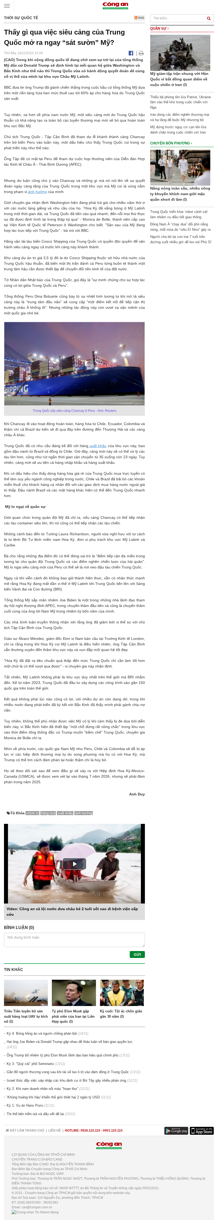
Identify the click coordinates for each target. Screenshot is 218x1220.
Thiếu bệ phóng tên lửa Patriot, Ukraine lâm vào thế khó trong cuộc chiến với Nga (180, 102)
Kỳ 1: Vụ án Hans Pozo (25, 1105)
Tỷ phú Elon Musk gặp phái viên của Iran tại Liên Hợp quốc (73, 1016)
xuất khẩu (97, 446)
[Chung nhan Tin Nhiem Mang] (35, 1212)
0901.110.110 (113, 1130)
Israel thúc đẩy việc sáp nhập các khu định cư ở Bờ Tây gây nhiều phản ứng (66, 1080)
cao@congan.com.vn (37, 1207)
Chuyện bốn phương (170, 143)
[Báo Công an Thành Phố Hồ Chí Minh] (115, 5)
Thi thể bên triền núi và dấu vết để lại (35, 1114)
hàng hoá (48, 813)
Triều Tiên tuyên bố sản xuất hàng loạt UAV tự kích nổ (26, 1016)
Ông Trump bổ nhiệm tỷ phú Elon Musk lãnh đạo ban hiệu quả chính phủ (62, 1055)
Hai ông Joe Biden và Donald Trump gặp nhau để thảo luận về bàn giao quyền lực (70, 1042)
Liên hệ (54, 1130)
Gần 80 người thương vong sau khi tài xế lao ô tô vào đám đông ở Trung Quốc (68, 1072)
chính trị (32, 813)
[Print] (141, 53)
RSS (140, 17)
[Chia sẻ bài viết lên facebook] (131, 53)
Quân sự (158, 29)
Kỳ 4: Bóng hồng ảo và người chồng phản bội (42, 1033)
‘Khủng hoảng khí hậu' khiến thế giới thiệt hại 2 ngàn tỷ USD (53, 1097)
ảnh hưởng (37, 192)
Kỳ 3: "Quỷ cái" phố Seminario (30, 1064)
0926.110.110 (90, 1130)
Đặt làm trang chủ (26, 1130)
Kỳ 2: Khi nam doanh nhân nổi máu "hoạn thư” (42, 1089)
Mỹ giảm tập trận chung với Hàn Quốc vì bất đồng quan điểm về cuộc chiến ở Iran (179, 79)
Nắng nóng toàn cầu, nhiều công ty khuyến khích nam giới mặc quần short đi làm (180, 194)
